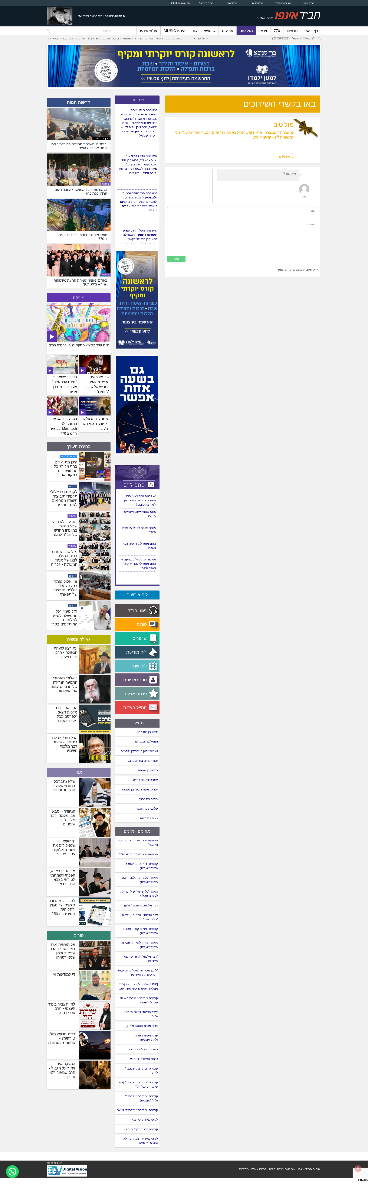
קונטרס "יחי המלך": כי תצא (141, 1129)
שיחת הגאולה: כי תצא (144, 1059)
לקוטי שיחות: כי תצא (145, 1119)
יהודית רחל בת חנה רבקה (142, 760)
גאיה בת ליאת (149, 818)
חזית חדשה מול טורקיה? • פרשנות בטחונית (61, 1038)
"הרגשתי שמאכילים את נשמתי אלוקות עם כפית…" (63, 847)
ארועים (227, 31)
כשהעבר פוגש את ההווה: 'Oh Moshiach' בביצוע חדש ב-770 (64, 426)
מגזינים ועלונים (137, 831)
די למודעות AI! (63, 974)
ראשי (159, 38)
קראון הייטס (70, 456)
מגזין (79, 772)
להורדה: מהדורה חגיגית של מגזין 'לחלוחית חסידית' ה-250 (62, 907)
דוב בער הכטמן (111, 38)
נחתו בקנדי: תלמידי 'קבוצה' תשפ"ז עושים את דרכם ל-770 (63, 468)
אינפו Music (174, 31)
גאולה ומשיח (78, 639)
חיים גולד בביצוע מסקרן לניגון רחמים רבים (79, 345)
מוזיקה (79, 297)
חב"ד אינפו (309, 3)
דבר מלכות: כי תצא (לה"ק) (141, 905)
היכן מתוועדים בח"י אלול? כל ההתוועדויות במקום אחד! (65, 498)
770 (277, 31)
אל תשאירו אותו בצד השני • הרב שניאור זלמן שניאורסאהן (62, 951)
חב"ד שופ (232, 3)
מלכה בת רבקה (148, 799)
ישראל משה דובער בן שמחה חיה (137, 789)
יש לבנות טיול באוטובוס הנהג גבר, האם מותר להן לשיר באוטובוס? (140, 532)
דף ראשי (311, 31)
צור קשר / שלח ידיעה (282, 1169)
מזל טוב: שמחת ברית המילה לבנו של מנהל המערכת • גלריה (64, 587)
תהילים (137, 722)
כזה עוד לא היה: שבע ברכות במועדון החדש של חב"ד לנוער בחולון (64, 560)
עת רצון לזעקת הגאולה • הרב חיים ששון (65, 652)
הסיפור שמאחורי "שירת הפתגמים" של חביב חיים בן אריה (64, 384)
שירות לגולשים (68, 486)
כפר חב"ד (93, 38)
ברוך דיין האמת (132, 38)
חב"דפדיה (257, 3)
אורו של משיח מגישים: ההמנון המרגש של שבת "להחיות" (97, 384)
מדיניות (244, 1169)
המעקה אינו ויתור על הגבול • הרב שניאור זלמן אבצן (62, 1070)
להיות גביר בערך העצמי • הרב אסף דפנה (61, 1008)
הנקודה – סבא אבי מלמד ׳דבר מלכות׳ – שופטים (62, 817)
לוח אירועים (137, 594)
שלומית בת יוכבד (147, 808)
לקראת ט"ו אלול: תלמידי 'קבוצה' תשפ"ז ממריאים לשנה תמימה (63, 528)
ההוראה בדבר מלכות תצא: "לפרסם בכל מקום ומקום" (66, 714)
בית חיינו (52, 38)
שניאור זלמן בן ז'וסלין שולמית (139, 751)
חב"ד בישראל (206, 3)
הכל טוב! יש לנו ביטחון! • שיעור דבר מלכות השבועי (64, 744)
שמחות (105, 183)
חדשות (292, 31)
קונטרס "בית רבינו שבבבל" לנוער (137, 1110)
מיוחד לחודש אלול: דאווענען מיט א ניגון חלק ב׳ (95, 423)
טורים (78, 935)
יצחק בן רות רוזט (147, 732)
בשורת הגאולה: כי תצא (143, 1049)
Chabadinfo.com (180, 3)
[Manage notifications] (358, 1168)
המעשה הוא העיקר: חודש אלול (138, 854)
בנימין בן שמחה (148, 770)
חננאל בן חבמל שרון (145, 741)
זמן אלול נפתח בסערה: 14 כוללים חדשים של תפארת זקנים (65, 620)
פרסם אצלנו (259, 1169)
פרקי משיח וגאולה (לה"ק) (142, 1026)
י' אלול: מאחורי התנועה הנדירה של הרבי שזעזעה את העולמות (64, 684)
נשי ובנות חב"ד (283, 3)
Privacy (363, 1179)
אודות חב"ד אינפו (309, 1169)
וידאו (263, 31)
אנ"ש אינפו (148, 31)
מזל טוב (246, 31)
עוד (194, 31)
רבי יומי (149, 38)
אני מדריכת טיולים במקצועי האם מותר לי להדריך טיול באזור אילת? (138, 516)
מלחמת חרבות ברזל (72, 38)
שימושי (209, 31)
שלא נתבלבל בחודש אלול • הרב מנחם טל (64, 785)
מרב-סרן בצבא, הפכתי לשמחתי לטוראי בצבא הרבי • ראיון (62, 877)
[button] (12, 1171)
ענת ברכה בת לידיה (145, 780)
